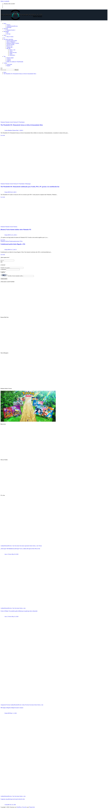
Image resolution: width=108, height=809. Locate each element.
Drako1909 (7, 192)
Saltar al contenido (5, 1)
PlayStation (6, 31)
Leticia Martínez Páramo (10, 130)
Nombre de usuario (5, 267)
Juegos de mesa (13, 52)
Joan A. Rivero (8, 554)
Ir (1, 262)
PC (4, 38)
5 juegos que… (10, 47)
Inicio (5, 23)
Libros (10, 51)
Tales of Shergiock (10, 42)
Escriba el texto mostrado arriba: (15, 276)
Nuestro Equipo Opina (11, 40)
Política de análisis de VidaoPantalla (14, 61)
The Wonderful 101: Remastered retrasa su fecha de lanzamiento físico (20, 73)
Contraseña (3, 269)
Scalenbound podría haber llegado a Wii (13, 244)
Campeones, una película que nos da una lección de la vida (13, 799)
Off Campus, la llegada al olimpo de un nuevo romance (12, 707)
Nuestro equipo (10, 57)
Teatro (10, 53)
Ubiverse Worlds (10, 44)
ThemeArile (32, 807)
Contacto (8, 60)
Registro (8, 65)
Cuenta (5, 63)
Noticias (8, 24)
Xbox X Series (9, 36)
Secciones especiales (8, 39)
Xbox (5, 35)
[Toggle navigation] (1, 21)
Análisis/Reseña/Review (12, 26)
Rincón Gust (9, 45)
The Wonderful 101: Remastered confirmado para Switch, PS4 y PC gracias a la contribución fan (30, 186)
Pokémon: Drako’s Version (12, 43)
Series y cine (12, 49)
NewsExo (24, 807)
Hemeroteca (12, 55)
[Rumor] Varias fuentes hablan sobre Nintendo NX (16, 229)
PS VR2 (8, 34)
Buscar (16, 69)
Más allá (8, 48)
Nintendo (6, 28)
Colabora (8, 59)
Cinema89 (7, 804)
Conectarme (9, 64)
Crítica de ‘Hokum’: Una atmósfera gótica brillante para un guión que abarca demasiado (19, 611)
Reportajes (8, 27)
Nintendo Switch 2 (10, 30)
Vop (4, 56)
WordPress (19, 807)
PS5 (7, 32)
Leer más (3, 135)
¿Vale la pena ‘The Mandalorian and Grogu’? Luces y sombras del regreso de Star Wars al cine (20, 548)
